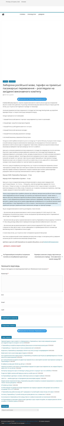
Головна (22, 14)
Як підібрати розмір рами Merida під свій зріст (13, 364)
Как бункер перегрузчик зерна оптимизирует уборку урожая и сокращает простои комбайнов (26, 370)
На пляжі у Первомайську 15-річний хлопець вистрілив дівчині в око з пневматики (23, 394)
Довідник (41, 14)
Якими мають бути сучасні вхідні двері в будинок (14, 353)
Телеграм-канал (54, 242)
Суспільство (12, 81)
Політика (5, 81)
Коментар (4, 273)
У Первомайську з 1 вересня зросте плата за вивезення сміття (18, 348)
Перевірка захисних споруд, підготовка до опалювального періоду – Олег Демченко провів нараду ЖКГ (47, 257)
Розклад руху (32, 14)
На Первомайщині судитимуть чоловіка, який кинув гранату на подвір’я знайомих (22, 376)
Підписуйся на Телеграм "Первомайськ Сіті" (33, 99)
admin (12, 94)
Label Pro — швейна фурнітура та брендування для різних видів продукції (20, 378)
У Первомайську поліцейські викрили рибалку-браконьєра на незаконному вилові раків (24, 345)
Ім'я (2, 295)
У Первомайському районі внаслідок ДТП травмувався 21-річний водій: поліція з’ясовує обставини (27, 392)
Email (2, 302)
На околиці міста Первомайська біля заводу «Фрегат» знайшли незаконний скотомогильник (25, 397)
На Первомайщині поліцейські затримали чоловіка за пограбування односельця (16, 256)
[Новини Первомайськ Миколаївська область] (3, 14)
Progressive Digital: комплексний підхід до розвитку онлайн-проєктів (19, 373)
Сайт (2, 310)
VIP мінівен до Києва (6, 385)
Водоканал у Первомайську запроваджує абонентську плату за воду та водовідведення (24, 350)
